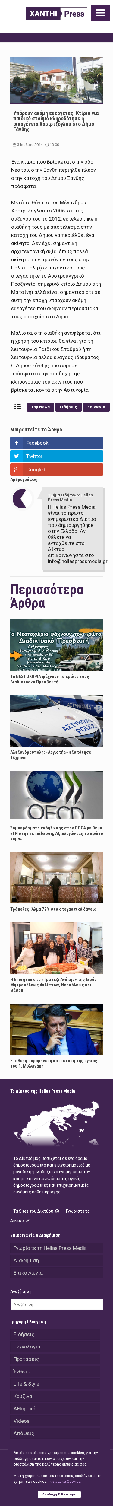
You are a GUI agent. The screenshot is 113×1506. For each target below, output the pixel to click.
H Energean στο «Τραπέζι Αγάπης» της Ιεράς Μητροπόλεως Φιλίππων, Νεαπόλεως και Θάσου (53, 985)
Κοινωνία (96, 407)
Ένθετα (22, 1371)
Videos (22, 1421)
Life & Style (26, 1384)
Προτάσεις (26, 1359)
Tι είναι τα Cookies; (64, 1481)
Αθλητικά (25, 1409)
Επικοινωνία (28, 1273)
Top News (40, 407)
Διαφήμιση (26, 1260)
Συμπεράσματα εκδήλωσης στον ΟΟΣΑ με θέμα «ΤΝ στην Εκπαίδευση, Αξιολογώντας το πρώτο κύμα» (56, 833)
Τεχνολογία (27, 1347)
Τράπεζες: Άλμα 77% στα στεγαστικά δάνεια (53, 909)
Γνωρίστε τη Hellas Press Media (50, 1248)
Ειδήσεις (68, 407)
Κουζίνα (23, 1396)
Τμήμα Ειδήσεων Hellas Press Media (70, 497)
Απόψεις (24, 1433)
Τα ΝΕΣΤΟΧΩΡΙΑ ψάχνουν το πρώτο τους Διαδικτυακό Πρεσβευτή (49, 679)
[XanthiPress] (56, 14)
